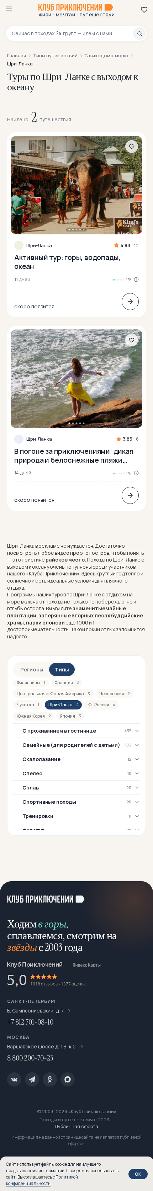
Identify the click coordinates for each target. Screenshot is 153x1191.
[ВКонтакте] (14, 1079)
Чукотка (28, 705)
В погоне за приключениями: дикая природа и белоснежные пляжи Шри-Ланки (73, 455)
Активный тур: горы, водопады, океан (67, 262)
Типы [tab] (62, 669)
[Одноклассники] (50, 1079)
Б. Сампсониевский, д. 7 (35, 1010)
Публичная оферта (76, 1126)
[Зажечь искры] (139, 895)
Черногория (114, 694)
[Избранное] (144, 9)
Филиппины (31, 683)
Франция (66, 683)
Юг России (101, 705)
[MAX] (67, 1079)
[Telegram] (32, 1079)
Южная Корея (34, 716)
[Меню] (9, 9)
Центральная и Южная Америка (53, 694)
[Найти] (139, 33)
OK (138, 1174)
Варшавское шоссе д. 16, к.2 (42, 1046)
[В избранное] (131, 146)
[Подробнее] (130, 301)
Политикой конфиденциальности (42, 1180)
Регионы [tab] (31, 669)
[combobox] (72, 33)
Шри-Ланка (39, 246)
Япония (70, 716)
